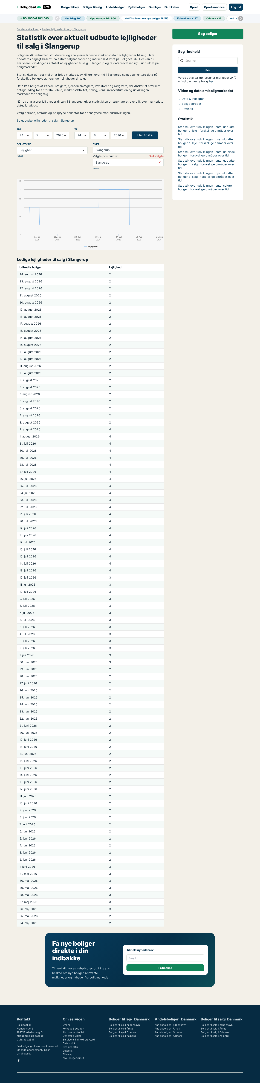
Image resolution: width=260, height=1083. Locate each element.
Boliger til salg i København (217, 1024)
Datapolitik (69, 1043)
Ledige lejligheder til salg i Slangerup (64, 29)
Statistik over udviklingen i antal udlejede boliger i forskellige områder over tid (206, 153)
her (211, 81)
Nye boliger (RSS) (73, 1057)
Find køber (171, 7)
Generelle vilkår (72, 1035)
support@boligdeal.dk (30, 1035)
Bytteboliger (136, 7)
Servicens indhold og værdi (79, 1039)
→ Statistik (185, 109)
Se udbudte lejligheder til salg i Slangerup (45, 120)
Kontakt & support (73, 1028)
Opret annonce (214, 7)
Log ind (236, 7)
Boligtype (24, 144)
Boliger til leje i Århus (121, 1028)
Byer (96, 144)
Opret (194, 7)
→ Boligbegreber (189, 103)
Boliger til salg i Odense (215, 1032)
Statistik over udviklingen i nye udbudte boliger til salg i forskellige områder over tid (206, 176)
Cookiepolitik (70, 1046)
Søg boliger (207, 34)
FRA (19, 129)
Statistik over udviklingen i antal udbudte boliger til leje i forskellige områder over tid (206, 130)
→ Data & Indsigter (191, 98)
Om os (66, 1024)
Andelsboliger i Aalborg (168, 1035)
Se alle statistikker (28, 29)
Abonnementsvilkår (74, 1032)
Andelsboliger (115, 7)
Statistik (68, 1050)
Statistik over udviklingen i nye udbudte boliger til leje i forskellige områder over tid (205, 143)
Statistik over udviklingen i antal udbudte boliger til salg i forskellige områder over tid (206, 164)
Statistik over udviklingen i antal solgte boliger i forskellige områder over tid (205, 187)
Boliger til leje (70, 7)
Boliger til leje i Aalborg (122, 1035)
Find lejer (155, 7)
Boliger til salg (92, 7)
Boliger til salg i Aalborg (215, 1035)
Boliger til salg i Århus (213, 1028)
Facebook (19, 1060)
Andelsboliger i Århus (167, 1028)
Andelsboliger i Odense (168, 1032)
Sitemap (68, 1054)
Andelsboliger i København (170, 1024)
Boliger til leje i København (124, 1024)
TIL (76, 129)
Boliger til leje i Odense (122, 1032)
